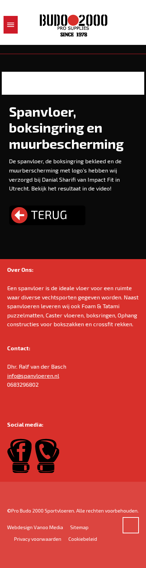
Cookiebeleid (82, 539)
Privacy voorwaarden (37, 539)
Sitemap (79, 527)
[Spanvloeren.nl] (73, 25)
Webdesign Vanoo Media (35, 527)
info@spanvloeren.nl (33, 375)
